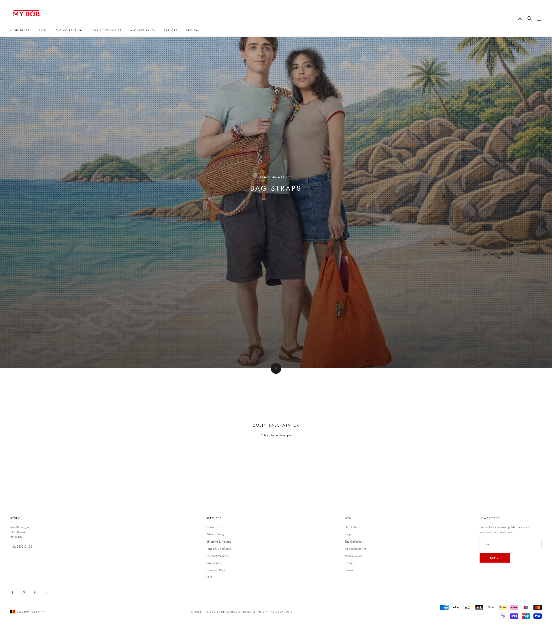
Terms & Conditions (219, 549)
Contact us (213, 527)
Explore (171, 30)
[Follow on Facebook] (12, 592)
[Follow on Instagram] (24, 592)
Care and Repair (216, 570)
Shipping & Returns (218, 541)
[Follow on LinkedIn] (46, 592)
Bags (43, 30)
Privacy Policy (215, 534)
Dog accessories (106, 30)
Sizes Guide (214, 563)
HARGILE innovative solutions (267, 611)
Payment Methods (217, 556)
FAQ (209, 577)
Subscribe (495, 558)
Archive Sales (142, 30)
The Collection (69, 30)
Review (192, 30)
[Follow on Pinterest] (35, 592)
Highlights (20, 30)
